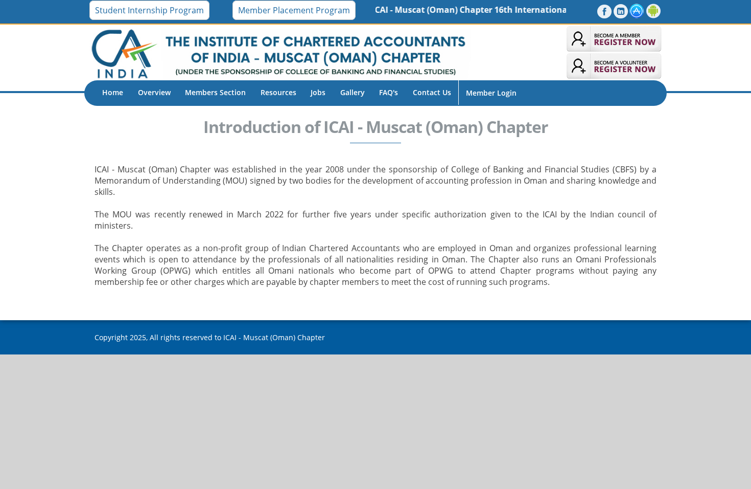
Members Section (215, 92)
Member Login (491, 93)
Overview (154, 92)
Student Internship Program (149, 10)
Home (112, 92)
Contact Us (432, 92)
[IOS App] (637, 11)
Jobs (318, 92)
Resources (278, 92)
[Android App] (654, 11)
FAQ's (388, 92)
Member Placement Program (294, 10)
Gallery (352, 92)
